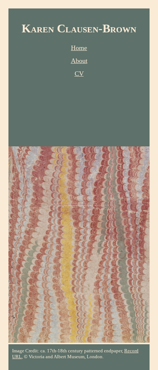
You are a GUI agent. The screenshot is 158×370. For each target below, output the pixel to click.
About (79, 60)
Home (79, 47)
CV (79, 73)
